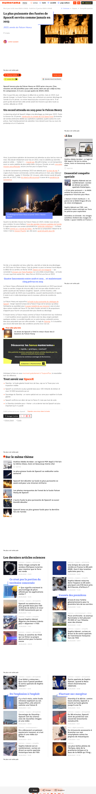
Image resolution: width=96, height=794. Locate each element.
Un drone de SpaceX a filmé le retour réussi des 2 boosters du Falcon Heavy (34, 333)
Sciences (66, 8)
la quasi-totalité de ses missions (37, 306)
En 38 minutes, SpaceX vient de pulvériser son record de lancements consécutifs (78, 717)
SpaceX (29, 379)
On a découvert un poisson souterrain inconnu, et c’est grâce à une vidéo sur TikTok (31, 733)
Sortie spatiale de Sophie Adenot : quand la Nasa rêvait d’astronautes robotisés (79, 682)
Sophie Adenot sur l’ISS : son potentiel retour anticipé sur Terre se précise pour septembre (78, 209)
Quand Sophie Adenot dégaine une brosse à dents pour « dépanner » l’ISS (31, 621)
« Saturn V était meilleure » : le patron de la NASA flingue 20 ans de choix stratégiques (77, 201)
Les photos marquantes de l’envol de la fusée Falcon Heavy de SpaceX (36, 491)
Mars (52, 272)
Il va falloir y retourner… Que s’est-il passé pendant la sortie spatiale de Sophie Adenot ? (31, 682)
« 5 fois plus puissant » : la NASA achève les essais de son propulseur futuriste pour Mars (77, 192)
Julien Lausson (13, 42)
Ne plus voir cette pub (10, 70)
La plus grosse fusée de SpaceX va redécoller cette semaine (36, 472)
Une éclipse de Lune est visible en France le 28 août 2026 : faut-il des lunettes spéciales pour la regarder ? (80, 568)
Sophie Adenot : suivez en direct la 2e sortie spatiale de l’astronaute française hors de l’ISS (80, 634)
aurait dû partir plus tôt (46, 231)
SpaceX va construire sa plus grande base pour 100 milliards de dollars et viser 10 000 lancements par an (31, 606)
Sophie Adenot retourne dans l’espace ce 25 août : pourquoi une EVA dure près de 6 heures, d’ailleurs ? (80, 584)
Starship (47, 321)
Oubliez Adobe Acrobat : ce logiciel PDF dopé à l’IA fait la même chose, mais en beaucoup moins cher (37, 463)
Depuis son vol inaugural (42, 270)
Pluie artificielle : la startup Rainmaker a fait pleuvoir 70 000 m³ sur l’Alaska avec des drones (80, 619)
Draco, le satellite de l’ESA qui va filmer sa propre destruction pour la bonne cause (30, 638)
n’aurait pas (30, 162)
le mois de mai (52, 170)
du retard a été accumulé (30, 177)
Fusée (19, 420)
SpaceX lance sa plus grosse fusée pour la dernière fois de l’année (36, 510)
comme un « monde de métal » (21, 229)
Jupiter (17, 175)
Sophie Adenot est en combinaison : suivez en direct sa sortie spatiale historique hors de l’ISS (81, 184)
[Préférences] (78, 2)
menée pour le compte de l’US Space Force (37, 116)
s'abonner (88, 3)
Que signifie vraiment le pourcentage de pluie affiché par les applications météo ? (31, 590)
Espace (74, 8)
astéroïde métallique (45, 226)
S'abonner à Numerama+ (31, 363)
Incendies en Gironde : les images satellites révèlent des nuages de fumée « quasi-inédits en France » (78, 218)
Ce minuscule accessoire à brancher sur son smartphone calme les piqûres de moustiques (80, 733)
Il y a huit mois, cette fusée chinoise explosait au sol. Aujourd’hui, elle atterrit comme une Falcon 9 (31, 702)
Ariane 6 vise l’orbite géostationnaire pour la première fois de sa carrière (80, 602)
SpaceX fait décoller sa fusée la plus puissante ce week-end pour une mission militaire (35, 482)
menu (24, 3)
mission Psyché (20, 231)
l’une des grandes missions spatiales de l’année (44, 224)
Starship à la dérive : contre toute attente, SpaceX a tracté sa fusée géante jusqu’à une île (80, 702)
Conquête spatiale (86, 8)
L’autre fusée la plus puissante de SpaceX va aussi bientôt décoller (36, 501)
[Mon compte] (74, 2)
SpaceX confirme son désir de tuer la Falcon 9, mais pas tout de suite (30, 400)
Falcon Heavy (9, 420)
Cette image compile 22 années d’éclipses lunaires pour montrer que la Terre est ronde (31, 568)
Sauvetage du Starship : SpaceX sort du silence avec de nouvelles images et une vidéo (30, 717)
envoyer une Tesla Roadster (22, 272)
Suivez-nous (57, 75)
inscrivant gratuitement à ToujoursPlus (37, 373)
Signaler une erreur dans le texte (38, 411)
